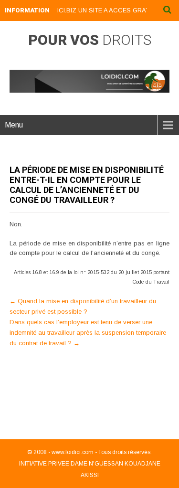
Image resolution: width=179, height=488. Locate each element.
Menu (14, 125)
